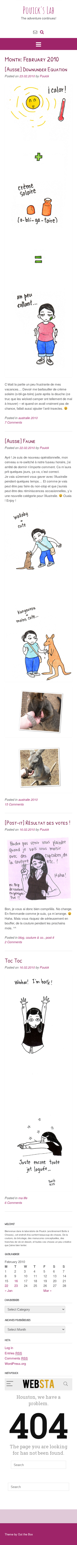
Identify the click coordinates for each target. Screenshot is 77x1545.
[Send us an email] (35, 32)
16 (16, 1281)
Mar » (47, 1290)
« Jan (8, 1290)
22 (6, 1285)
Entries (13, 1353)
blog (21, 937)
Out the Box (25, 1534)
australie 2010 (28, 418)
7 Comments (13, 422)
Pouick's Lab (38, 10)
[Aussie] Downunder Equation (36, 69)
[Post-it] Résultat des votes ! (37, 823)
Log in (9, 1347)
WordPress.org (15, 1363)
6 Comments (13, 1202)
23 (16, 1285)
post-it (50, 937)
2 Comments (13, 942)
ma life (22, 1198)
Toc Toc (13, 960)
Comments (16, 1358)
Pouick (44, 76)
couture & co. (35, 937)
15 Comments (14, 804)
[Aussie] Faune (20, 441)
